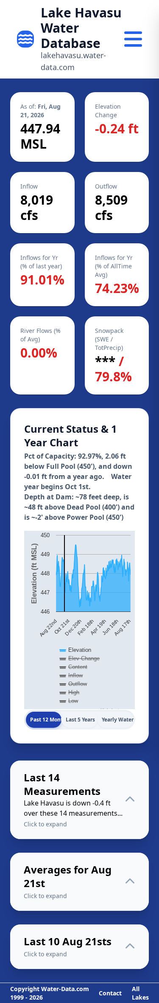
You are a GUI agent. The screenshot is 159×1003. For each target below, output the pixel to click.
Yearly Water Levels (117, 719)
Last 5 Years (80, 719)
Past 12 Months (45, 719)
